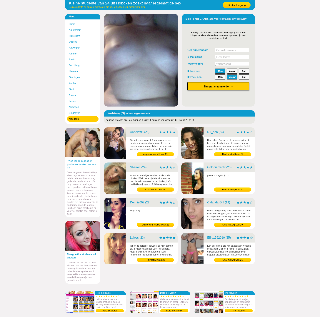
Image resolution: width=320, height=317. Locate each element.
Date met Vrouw (174, 310)
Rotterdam (74, 35)
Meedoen (74, 118)
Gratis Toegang (237, 5)
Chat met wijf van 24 (155, 189)
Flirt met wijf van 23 (155, 260)
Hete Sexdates (109, 310)
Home (72, 24)
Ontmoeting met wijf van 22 (155, 224)
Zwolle (72, 83)
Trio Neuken (239, 310)
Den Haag (74, 65)
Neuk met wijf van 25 (232, 189)
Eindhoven (74, 113)
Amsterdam (75, 30)
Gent (71, 89)
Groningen (74, 77)
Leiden (72, 101)
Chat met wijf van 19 (232, 224)
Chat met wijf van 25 (232, 260)
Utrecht (73, 41)
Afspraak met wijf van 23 (155, 154)
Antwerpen (74, 47)
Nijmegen (74, 107)
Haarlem (73, 71)
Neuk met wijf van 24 (232, 154)
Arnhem (73, 95)
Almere (72, 53)
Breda (72, 59)
